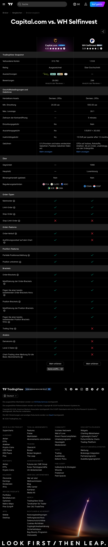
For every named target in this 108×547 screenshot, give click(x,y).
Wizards (58, 470)
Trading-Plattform (88, 442)
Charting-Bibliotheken (90, 433)
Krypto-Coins (8, 447)
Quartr (51, 415)
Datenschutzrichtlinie (36, 520)
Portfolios (7, 495)
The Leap (31, 456)
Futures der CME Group (37, 464)
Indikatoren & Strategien (65, 467)
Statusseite (32, 535)
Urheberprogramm (63, 439)
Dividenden (7, 484)
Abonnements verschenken (39, 439)
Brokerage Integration (90, 453)
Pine (4, 456)
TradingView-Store (35, 501)
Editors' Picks (60, 459)
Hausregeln (60, 442)
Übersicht (31, 447)
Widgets (84, 430)
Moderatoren (60, 445)
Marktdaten (32, 436)
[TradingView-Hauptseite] (13, 389)
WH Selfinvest (89, 45)
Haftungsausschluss (35, 517)
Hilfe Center (32, 487)
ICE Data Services (41, 402)
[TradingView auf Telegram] (92, 389)
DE (78, 4)
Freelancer (59, 473)
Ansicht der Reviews (54, 83)
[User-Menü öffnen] (85, 4)
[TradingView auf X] (66, 389)
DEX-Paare (7, 453)
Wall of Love (60, 433)
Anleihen (6, 444)
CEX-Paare (7, 450)
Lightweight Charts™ (89, 436)
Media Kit (31, 492)
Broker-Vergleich (34, 453)
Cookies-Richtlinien (35, 523)
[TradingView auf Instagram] (82, 389)
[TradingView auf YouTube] (76, 389)
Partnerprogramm (88, 456)
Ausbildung (60, 456)
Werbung (84, 450)
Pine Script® (8, 506)
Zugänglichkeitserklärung (38, 526)
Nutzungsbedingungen (37, 515)
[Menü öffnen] (3, 4)
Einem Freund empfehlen (65, 436)
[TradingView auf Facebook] (71, 389)
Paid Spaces (60, 476)
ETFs (5, 441)
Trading (58, 453)
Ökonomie (7, 478)
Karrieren (31, 490)
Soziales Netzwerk (63, 430)
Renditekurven (9, 498)
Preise (29, 433)
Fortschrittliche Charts (90, 439)
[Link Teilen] (103, 31)
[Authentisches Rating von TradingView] (64, 48)
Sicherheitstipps (34, 529)
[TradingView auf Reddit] (103, 389)
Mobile (5, 515)
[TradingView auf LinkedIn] (87, 389)
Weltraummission (34, 481)
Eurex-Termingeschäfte (37, 467)
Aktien (5, 438)
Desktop (6, 517)
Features (31, 430)
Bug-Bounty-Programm (37, 532)
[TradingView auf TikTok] (97, 389)
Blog (29, 484)
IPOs (5, 487)
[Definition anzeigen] (14, 201)
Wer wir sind (32, 478)
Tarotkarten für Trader (36, 503)
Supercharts (8, 430)
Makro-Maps (8, 503)
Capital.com (51, 45)
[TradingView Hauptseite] (10, 4)
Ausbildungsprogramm (90, 459)
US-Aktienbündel (34, 470)
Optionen (7, 501)
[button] (61, 49)
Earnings (6, 481)
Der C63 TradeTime (35, 506)
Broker (30, 450)
